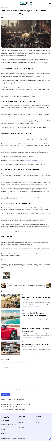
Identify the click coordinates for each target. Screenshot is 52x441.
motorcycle (3, 189)
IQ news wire (24, 321)
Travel (6, 7)
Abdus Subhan (6, 17)
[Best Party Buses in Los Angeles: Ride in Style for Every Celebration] (10, 348)
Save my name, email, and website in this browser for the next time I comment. (15, 389)
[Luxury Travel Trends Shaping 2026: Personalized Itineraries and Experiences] (10, 317)
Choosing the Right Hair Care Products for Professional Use (13, 399)
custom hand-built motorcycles (32, 160)
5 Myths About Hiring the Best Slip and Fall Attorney (11, 406)
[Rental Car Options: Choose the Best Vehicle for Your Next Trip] (10, 332)
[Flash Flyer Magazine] (26, 3)
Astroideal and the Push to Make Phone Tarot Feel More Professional (14, 401)
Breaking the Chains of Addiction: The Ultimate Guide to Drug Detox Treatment (16, 404)
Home (2, 7)
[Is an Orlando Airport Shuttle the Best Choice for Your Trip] (10, 301)
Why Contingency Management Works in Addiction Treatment (13, 409)
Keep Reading (37, 306)
